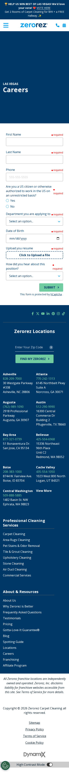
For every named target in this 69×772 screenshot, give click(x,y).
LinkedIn (48, 313)
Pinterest (53, 313)
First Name (13, 134)
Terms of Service (34, 736)
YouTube (42, 313)
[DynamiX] (35, 754)
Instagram (58, 313)
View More (44, 491)
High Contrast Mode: (17, 34)
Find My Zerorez (33, 359)
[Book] (64, 25)
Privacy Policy (34, 729)
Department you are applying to (28, 214)
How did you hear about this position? (25, 266)
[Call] (57, 25)
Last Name (13, 152)
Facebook (32, 313)
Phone (10, 170)
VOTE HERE (43, 8)
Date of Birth (15, 231)
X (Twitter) (37, 313)
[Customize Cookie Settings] (5, 765)
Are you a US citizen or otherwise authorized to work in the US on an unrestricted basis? (29, 191)
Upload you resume (19, 248)
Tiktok (63, 313)
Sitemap (34, 723)
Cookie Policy (34, 742)
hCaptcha (56, 294)
